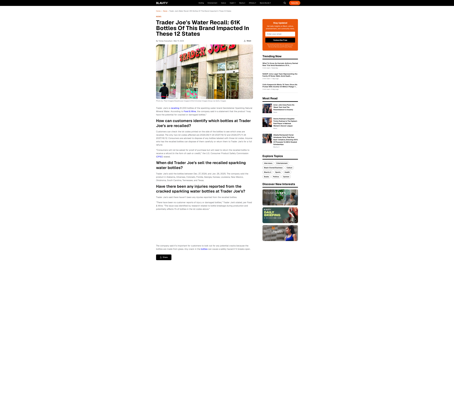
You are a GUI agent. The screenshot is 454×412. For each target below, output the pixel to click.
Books (266, 177)
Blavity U (267, 172)
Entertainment (282, 163)
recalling (175, 108)
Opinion (286, 177)
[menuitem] (232, 3)
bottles (204, 249)
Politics (276, 177)
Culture (289, 168)
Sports (278, 172)
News (165, 11)
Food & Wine (190, 111)
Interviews (268, 163)
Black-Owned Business (273, 168)
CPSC (160, 156)
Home (158, 11)
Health (287, 172)
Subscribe (294, 3)
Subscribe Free (280, 40)
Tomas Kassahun (165, 41)
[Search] (284, 3)
